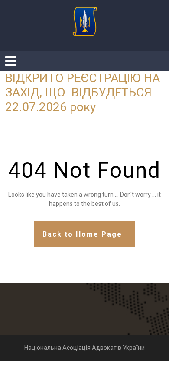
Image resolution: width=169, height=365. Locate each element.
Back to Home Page (82, 234)
